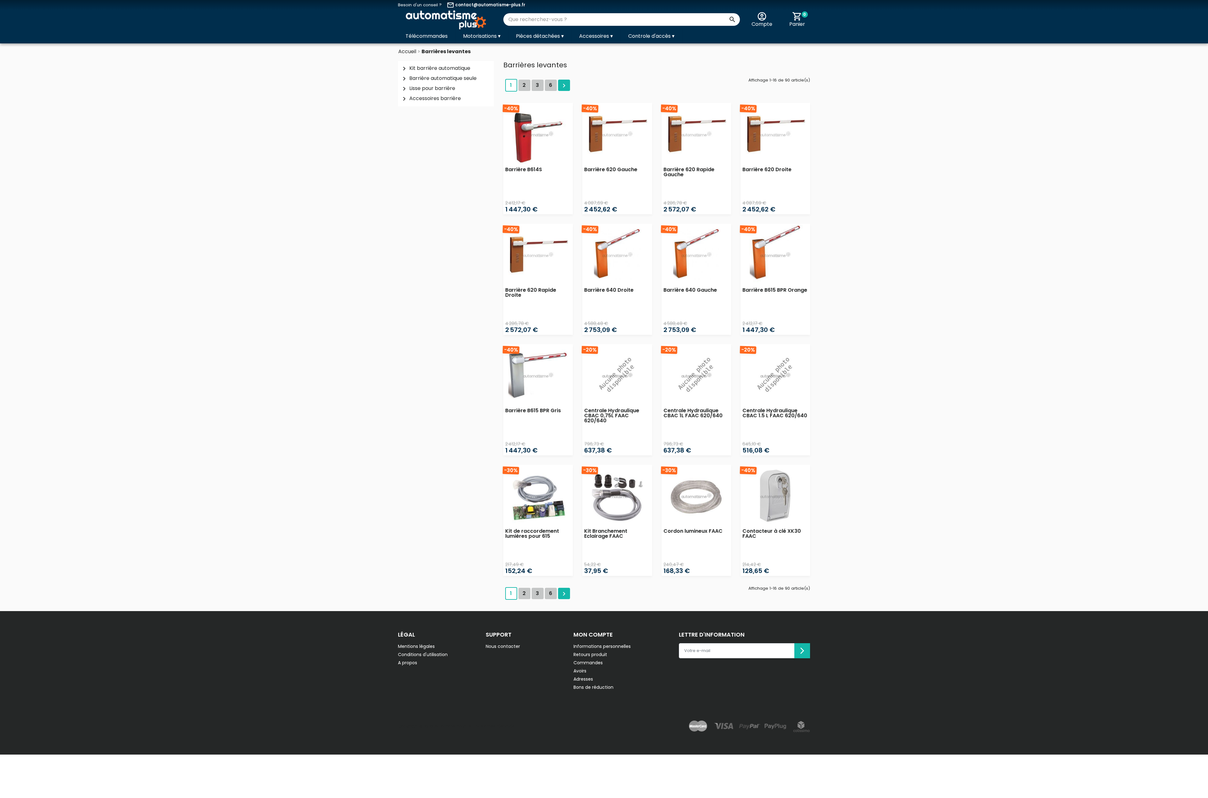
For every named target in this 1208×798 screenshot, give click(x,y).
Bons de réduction (593, 687)
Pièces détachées (540, 36)
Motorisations (482, 36)
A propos (407, 663)
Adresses (583, 679)
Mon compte (593, 634)
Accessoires (596, 36)
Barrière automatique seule (438, 78)
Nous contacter (503, 646)
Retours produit (590, 654)
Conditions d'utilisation (423, 654)
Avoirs (579, 671)
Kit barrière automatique (435, 68)
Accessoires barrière (430, 99)
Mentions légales (416, 646)
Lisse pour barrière (427, 89)
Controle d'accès (651, 36)
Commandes (588, 663)
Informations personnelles (602, 646)
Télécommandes (426, 36)
